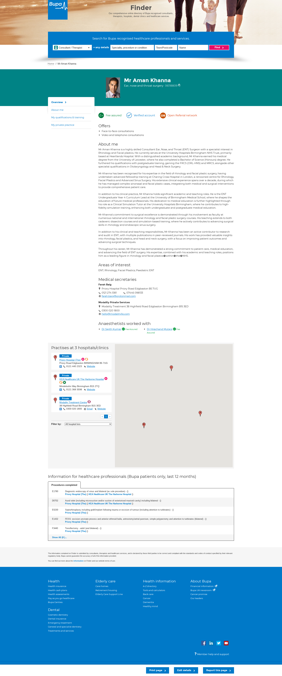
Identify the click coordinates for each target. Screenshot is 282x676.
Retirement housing (106, 590)
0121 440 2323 (74, 366)
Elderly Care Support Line (109, 594)
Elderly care (105, 581)
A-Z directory (150, 586)
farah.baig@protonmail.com (119, 296)
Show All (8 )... (59, 537)
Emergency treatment (60, 622)
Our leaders (196, 598)
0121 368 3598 (74, 389)
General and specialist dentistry (64, 626)
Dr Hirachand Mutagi (159, 329)
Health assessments (58, 594)
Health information (159, 581)
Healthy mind (150, 606)
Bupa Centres (55, 602)
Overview (57, 102)
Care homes (101, 586)
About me (57, 109)
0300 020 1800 (74, 408)
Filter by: (56, 424)
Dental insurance (57, 618)
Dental (54, 610)
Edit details (184, 670)
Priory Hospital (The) (70, 360)
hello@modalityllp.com (116, 313)
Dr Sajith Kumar (111, 329)
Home (51, 63)
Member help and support (212, 654)
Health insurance (57, 586)
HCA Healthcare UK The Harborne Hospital (81, 379)
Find (218, 47)
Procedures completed (64, 485)
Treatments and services (61, 630)
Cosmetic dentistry (58, 614)
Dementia (148, 602)
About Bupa (200, 581)
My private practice (62, 124)
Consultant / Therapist (70, 47)
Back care (148, 594)
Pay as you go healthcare (61, 598)
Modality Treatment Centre (73, 402)
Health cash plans (57, 590)
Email (90, 408)
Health (54, 581)
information (78, 561)
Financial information (202, 586)
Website (91, 366)
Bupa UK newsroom (201, 590)
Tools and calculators (154, 590)
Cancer (146, 598)
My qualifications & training (67, 117)
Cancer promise (198, 594)
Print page (156, 670)
